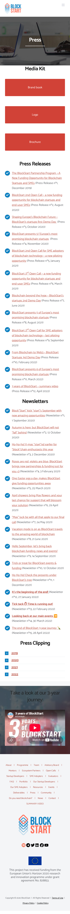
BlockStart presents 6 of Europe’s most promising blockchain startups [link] (35, 372)
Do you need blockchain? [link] (20, 798)
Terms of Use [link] (57, 898)
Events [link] (51, 787)
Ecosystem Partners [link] (31, 771)
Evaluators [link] (53, 776)
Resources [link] (38, 787)
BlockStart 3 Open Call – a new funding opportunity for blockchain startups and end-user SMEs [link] (36, 278)
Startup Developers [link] (15, 776)
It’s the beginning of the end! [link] (30, 592)
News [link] (40, 798)
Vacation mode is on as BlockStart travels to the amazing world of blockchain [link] (37, 532)
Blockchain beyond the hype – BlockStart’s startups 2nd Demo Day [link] (38, 298)
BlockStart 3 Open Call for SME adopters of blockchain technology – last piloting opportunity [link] (37, 335)
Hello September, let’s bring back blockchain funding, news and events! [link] (34, 549)
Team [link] (36, 765)
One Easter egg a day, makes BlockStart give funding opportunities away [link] (36, 481)
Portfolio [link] (23, 782)
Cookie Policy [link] (43, 903)
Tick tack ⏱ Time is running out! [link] (32, 604)
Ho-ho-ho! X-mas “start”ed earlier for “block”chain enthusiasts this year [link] (34, 447)
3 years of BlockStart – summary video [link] (35, 386)
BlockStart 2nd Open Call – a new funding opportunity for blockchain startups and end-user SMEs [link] (37, 200)
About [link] (8, 765)
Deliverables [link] (19, 793)
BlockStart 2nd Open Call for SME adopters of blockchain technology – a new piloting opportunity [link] (38, 255)
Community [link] (46, 793)
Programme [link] (22, 765)
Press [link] (32, 793)
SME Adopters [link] (36, 776)
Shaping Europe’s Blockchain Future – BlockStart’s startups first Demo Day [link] (35, 220)
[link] (13, 8)
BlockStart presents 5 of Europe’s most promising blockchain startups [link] (35, 315)
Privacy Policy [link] (29, 903)
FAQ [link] (12, 782)
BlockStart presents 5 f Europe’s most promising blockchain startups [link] (34, 236)
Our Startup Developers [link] (44, 782)
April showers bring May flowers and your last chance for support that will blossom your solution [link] (37, 500)
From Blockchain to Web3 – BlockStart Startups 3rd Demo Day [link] (35, 355)
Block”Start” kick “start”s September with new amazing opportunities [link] (37, 413)
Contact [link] (52, 798)
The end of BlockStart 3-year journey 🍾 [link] (36, 628)
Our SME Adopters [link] (19, 787)
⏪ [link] (34, 616)
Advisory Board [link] (52, 765)
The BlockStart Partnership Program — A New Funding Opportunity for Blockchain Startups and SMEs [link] (37, 178)
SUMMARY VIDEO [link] (35, 804)
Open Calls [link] (51, 771)
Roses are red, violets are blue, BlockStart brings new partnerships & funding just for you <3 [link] (37, 466)
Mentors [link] (12, 771)
